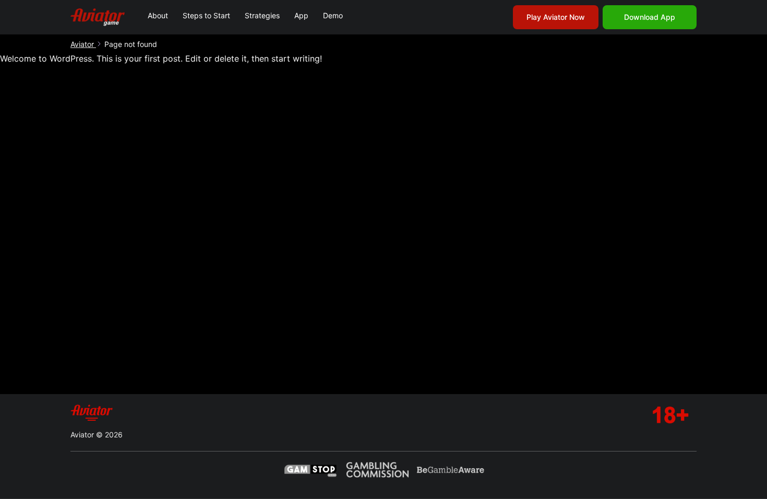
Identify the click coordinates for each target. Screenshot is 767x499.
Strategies (262, 15)
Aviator (83, 44)
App (301, 15)
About (158, 15)
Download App (649, 17)
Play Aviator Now (555, 17)
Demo (333, 15)
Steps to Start (206, 15)
